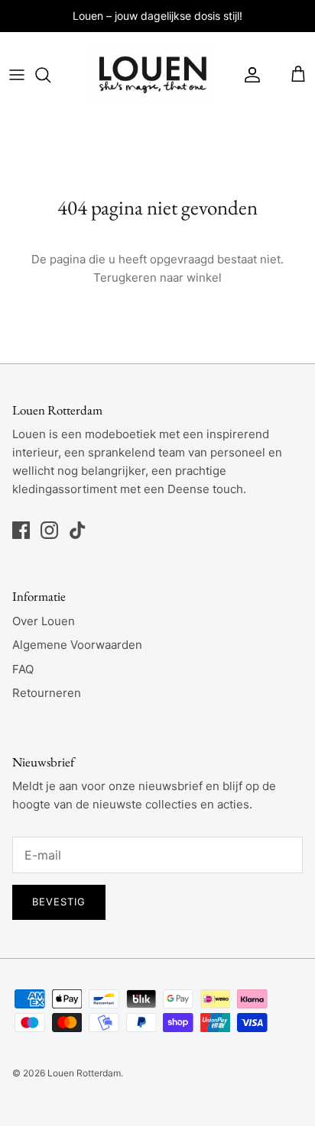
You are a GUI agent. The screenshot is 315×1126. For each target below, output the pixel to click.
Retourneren (46, 693)
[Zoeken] (50, 75)
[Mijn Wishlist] (276, 75)
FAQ (23, 669)
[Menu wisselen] (17, 75)
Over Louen (43, 621)
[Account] (248, 75)
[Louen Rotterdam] (151, 75)
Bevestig (59, 901)
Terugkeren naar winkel (157, 277)
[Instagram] (49, 530)
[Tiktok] (77, 530)
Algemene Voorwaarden (77, 644)
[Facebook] (21, 530)
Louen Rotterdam (84, 1073)
